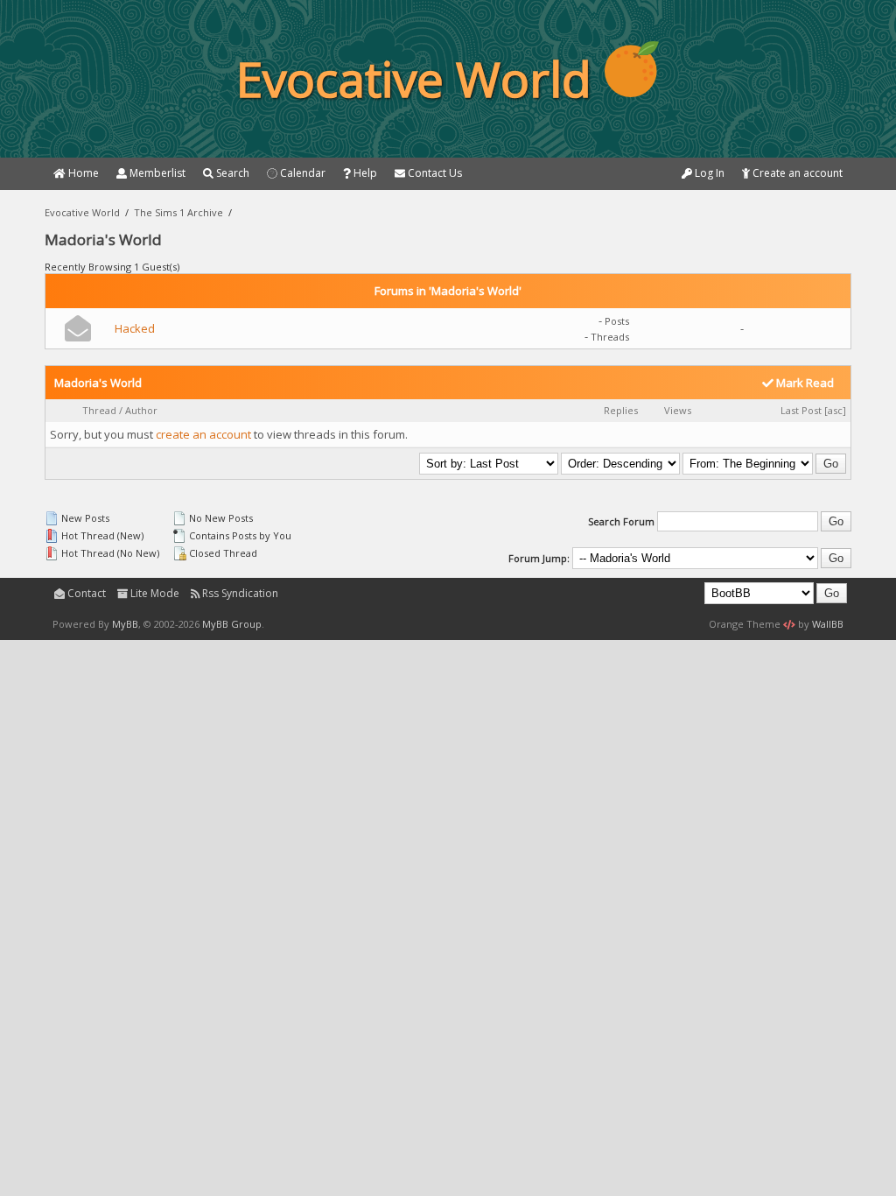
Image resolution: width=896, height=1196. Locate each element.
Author (141, 410)
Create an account (796, 172)
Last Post (801, 410)
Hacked (135, 328)
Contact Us (433, 172)
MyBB (125, 623)
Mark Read (804, 382)
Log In (708, 172)
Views (677, 410)
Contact (85, 593)
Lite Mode (153, 593)
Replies (621, 410)
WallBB (828, 623)
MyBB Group (232, 623)
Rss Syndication (239, 593)
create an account (203, 434)
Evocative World (82, 212)
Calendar (301, 172)
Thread (99, 410)
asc (835, 410)
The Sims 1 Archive (178, 212)
